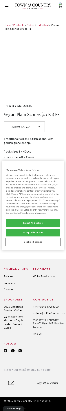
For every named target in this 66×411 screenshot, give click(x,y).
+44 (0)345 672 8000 (46, 306)
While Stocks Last (44, 276)
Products (19, 25)
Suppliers (9, 282)
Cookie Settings (13, 408)
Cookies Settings (33, 242)
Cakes (30, 25)
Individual (43, 25)
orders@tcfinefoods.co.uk (49, 313)
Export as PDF (21, 126)
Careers (9, 289)
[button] (6, 6)
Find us (37, 333)
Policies (8, 276)
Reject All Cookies (33, 223)
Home (7, 25)
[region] (33, 205)
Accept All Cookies (33, 232)
